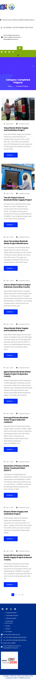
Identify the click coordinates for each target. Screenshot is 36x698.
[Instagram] (13, 52)
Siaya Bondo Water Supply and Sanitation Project (16, 129)
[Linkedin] (9, 52)
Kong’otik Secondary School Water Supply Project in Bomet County (18, 557)
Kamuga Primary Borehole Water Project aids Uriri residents (16, 419)
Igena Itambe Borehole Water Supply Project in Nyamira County (17, 374)
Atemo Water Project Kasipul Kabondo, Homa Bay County (17, 286)
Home (10, 86)
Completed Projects (24, 124)
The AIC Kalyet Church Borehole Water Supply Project (18, 198)
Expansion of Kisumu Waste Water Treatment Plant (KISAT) (16, 468)
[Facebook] (1, 52)
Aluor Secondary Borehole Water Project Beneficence (16, 242)
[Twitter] (5, 52)
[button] (2, 7)
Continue (10, 155)
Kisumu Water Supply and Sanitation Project (16, 512)
